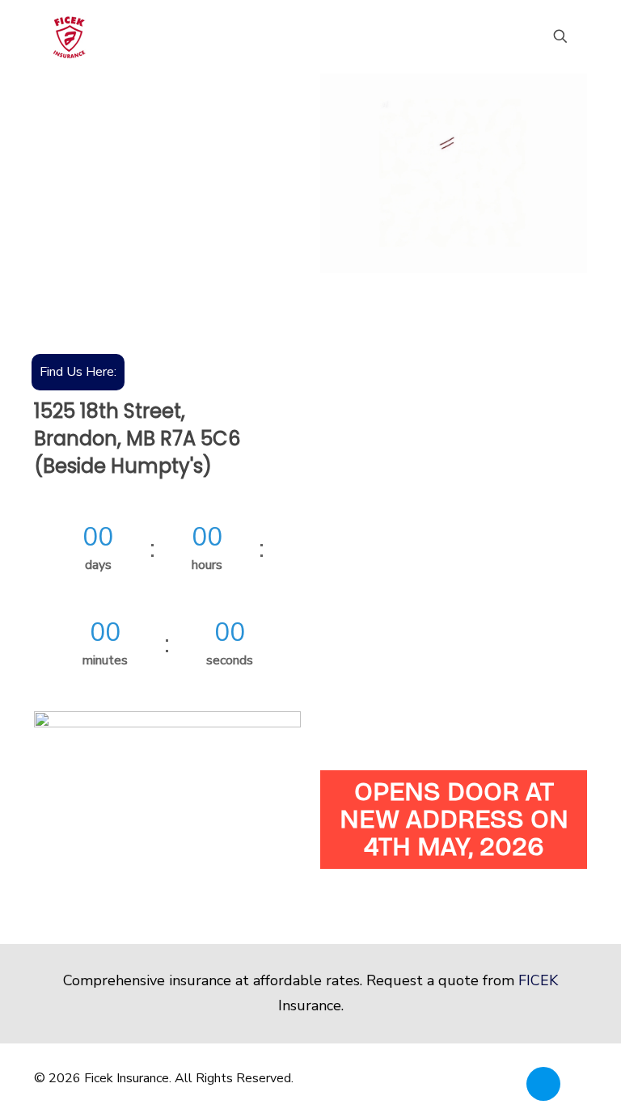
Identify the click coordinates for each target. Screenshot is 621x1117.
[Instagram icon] (565, 1078)
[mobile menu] (504, 36)
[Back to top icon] (543, 1084)
